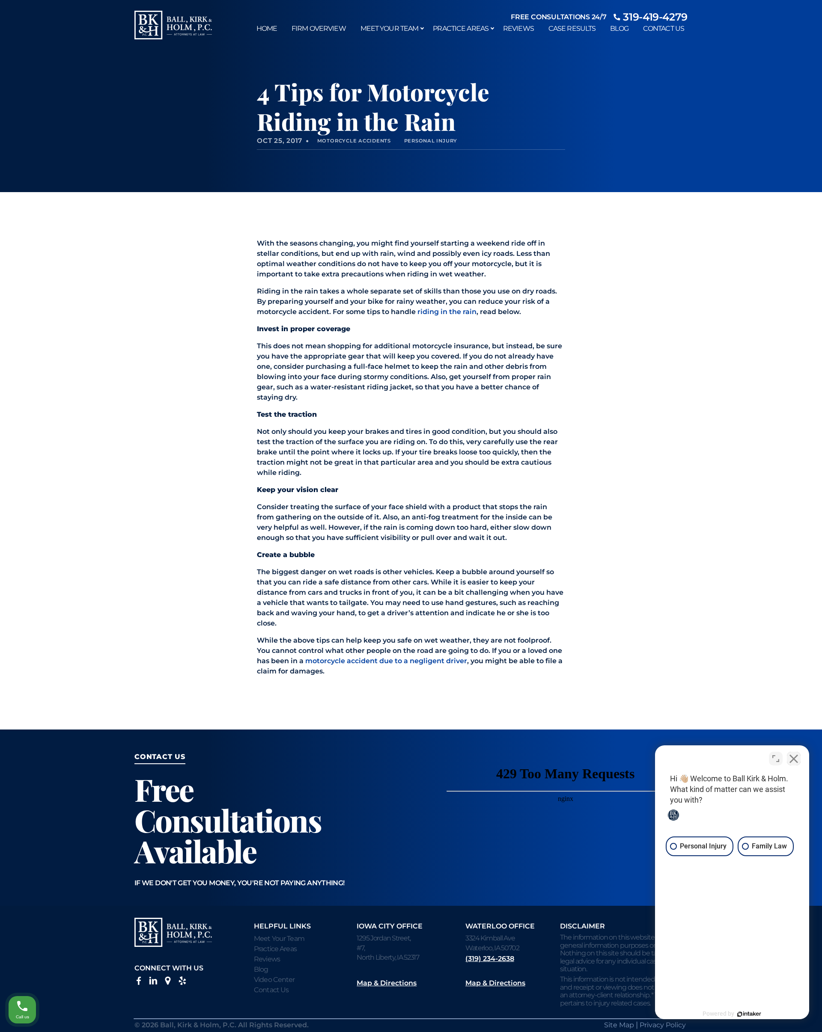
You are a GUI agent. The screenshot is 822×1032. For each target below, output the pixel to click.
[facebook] (138, 982)
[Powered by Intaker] (749, 1014)
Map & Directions (387, 983)
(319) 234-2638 (489, 959)
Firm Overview (319, 28)
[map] (168, 982)
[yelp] (182, 982)
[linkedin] (153, 982)
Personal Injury (430, 141)
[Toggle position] (776, 758)
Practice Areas (460, 28)
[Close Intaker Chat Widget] (794, 758)
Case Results (572, 28)
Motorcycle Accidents (354, 141)
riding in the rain (447, 312)
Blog (619, 28)
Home (266, 28)
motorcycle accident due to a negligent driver (386, 661)
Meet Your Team (389, 28)
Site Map (619, 1025)
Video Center (274, 980)
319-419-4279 (655, 17)
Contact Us (663, 28)
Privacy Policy (663, 1025)
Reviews (518, 28)
